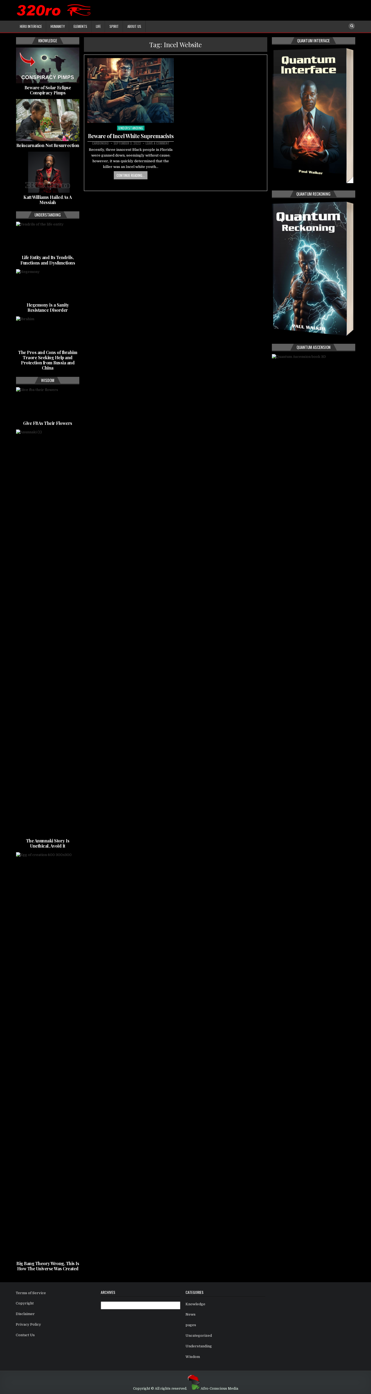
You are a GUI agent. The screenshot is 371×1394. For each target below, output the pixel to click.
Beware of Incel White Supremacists (131, 135)
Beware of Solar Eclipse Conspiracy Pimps (47, 90)
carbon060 (100, 143)
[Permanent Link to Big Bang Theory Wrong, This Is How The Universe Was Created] (47, 1055)
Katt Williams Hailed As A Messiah (47, 199)
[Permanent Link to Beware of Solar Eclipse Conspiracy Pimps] (47, 65)
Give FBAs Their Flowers (47, 423)
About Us (134, 26)
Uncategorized (199, 1335)
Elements (80, 26)
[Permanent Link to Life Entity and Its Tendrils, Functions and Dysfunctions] (47, 237)
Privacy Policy (28, 1324)
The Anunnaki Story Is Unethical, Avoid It (48, 843)
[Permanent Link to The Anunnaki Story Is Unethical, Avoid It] (47, 632)
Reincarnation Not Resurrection (47, 145)
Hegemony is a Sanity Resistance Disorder (48, 307)
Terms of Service (31, 1293)
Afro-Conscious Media (219, 1388)
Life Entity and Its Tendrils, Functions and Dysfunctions (47, 259)
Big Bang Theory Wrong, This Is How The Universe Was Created (47, 1266)
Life (98, 26)
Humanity (58, 26)
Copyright (25, 1303)
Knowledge (195, 1304)
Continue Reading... (131, 175)
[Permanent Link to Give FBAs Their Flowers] (47, 403)
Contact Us (25, 1335)
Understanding (130, 128)
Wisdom (193, 1357)
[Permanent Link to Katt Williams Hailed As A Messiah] (47, 172)
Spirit (114, 26)
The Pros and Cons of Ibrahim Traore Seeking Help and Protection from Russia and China (47, 360)
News (191, 1314)
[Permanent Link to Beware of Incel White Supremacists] (130, 90)
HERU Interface (31, 26)
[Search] (351, 26)
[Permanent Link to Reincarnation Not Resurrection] (47, 120)
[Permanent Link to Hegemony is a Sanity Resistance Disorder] (47, 285)
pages (191, 1325)
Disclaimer (25, 1314)
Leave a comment (157, 143)
